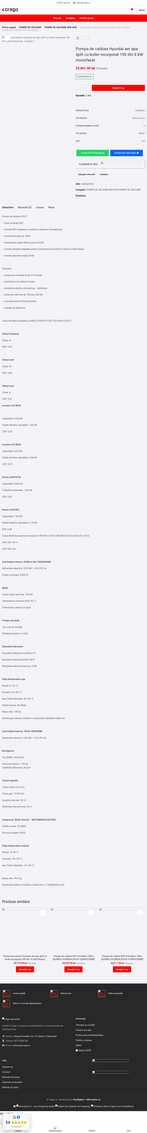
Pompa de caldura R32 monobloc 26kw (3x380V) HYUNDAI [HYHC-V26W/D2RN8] (73, 958)
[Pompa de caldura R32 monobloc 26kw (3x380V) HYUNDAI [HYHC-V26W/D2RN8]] (73, 930)
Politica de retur (83, 1030)
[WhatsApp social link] (91, 196)
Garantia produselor (12, 1082)
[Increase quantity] (87, 88)
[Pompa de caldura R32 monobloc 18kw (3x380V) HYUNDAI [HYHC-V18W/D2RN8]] (122, 930)
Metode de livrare (11, 1077)
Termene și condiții (85, 1025)
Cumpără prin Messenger (125, 153)
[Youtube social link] (14, 1053)
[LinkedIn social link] (10, 1053)
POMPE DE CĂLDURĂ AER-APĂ (61, 27)
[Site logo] (10, 10)
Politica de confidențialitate (89, 1035)
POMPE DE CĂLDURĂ (30, 27)
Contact (6, 1072)
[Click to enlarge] (7, 38)
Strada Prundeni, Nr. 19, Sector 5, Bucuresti (35, 1036)
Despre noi (7, 1067)
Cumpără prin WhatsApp (91, 153)
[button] (25, 969)
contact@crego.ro (82, 3)
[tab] (8, 207)
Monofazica (139, 118)
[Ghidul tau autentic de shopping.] (73, 1106)
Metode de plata (10, 1087)
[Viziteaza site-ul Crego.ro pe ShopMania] (112, 1106)
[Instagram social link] (6, 1053)
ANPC (79, 1045)
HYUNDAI (140, 110)
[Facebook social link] (87, 196)
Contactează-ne (84, 76)
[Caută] (125, 10)
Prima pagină (9, 27)
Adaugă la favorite (86, 174)
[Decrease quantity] (78, 88)
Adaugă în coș (118, 88)
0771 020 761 (64, 3)
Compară (104, 174)
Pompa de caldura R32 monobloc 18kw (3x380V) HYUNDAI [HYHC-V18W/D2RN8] (122, 958)
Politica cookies (84, 1040)
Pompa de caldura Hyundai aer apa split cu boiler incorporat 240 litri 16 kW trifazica (25, 958)
